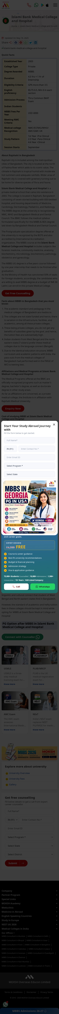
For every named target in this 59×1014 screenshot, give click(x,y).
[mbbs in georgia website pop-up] (29, 507)
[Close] (55, 481)
